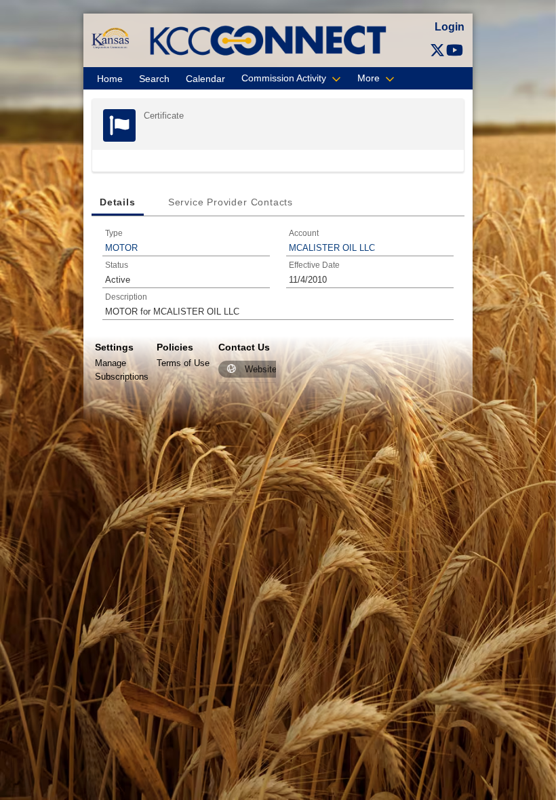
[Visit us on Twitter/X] (437, 50)
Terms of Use (183, 363)
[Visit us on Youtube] (454, 50)
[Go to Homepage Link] (110, 38)
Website (261, 369)
